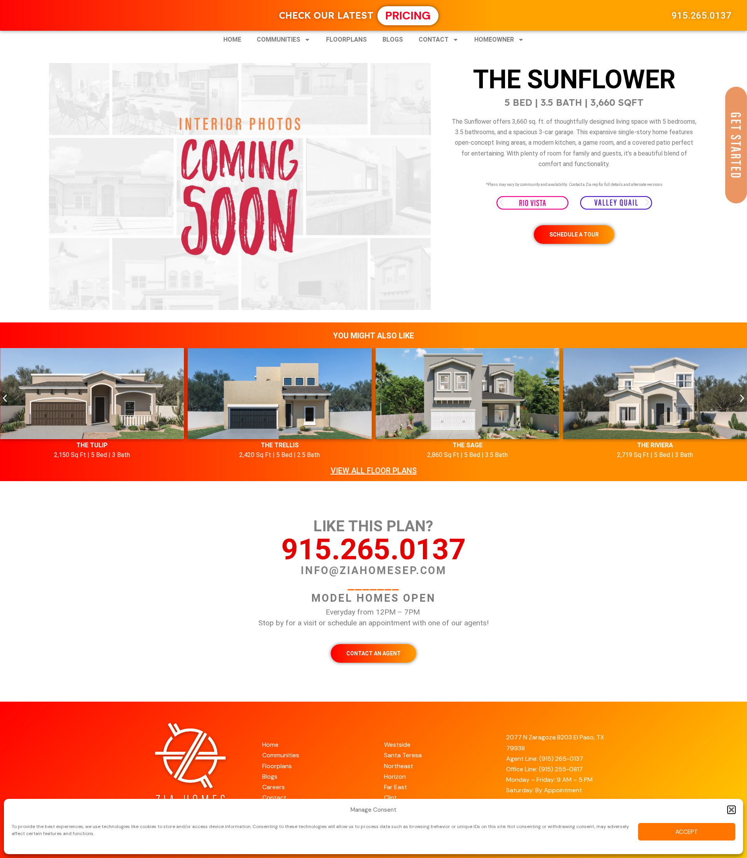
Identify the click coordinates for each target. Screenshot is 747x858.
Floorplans (346, 39)
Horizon (395, 776)
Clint (390, 797)
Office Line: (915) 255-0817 (544, 769)
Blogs (392, 39)
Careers (273, 787)
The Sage (467, 445)
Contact (434, 39)
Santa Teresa (403, 755)
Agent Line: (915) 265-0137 (544, 759)
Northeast (398, 766)
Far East (395, 787)
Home (232, 39)
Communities (278, 39)
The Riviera (655, 445)
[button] (731, 810)
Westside (397, 745)
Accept (686, 832)
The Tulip (92, 445)
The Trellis (280, 445)
